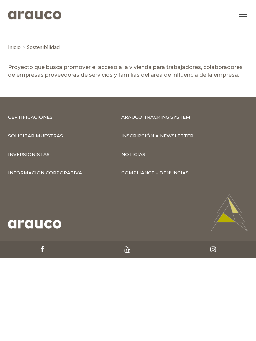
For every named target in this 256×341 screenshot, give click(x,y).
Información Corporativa (45, 172)
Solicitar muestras (35, 135)
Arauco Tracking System (155, 117)
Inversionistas (29, 154)
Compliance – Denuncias (155, 172)
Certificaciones (30, 117)
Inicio (14, 47)
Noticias (133, 154)
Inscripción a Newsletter (157, 135)
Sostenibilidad (43, 47)
